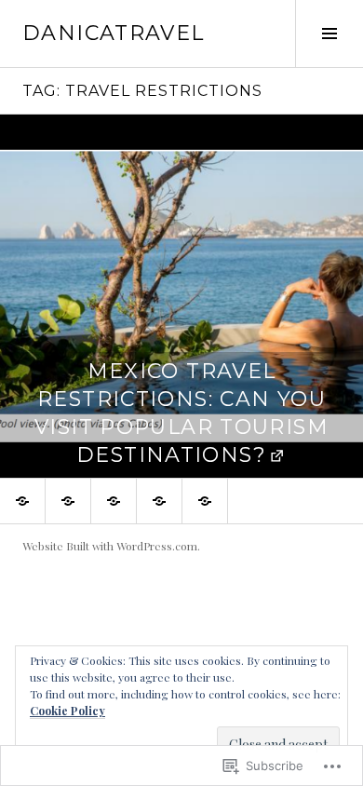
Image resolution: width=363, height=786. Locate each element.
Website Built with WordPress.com (109, 545)
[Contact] (68, 501)
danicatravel (113, 33)
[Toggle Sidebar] (329, 33)
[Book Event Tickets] (22, 501)
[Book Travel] (159, 501)
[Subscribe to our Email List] (204, 501)
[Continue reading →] (181, 296)
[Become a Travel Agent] (113, 501)
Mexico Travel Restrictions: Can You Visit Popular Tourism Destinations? (181, 413)
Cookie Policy (67, 710)
